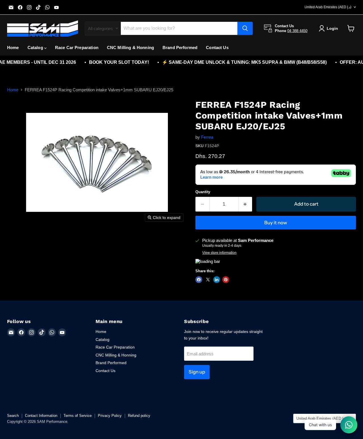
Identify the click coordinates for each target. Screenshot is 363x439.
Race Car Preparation (76, 47)
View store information (219, 253)
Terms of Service (78, 415)
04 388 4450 (297, 31)
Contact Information (41, 415)
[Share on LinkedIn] (216, 279)
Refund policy (139, 415)
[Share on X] (207, 279)
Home (13, 47)
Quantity (202, 192)
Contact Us (217, 47)
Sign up (197, 372)
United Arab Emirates (328, 7)
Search (13, 415)
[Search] (245, 28)
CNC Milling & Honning (130, 47)
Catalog (36, 47)
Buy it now (275, 222)
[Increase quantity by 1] (245, 204)
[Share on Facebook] (198, 279)
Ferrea (207, 137)
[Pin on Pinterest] (225, 279)
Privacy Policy (110, 415)
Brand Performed (179, 47)
